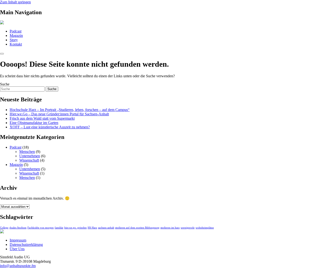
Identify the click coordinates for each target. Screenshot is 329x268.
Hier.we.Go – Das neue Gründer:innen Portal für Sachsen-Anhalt (59, 114)
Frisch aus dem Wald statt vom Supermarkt (42, 118)
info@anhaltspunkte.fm (18, 266)
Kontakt (16, 44)
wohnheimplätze (205, 227)
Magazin (16, 35)
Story (14, 40)
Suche (4, 84)
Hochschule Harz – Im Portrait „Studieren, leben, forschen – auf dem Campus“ (70, 110)
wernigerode (188, 227)
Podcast (15, 31)
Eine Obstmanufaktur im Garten (34, 123)
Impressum (18, 240)
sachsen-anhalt (106, 227)
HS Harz (92, 227)
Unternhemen (29, 169)
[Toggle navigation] (2, 53)
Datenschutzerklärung (26, 244)
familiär (59, 227)
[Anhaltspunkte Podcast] (2, 23)
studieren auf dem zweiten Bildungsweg (137, 227)
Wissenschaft (29, 160)
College (4, 227)
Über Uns (17, 249)
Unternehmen (29, 156)
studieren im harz (170, 227)
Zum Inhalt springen (15, 2)
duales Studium (17, 227)
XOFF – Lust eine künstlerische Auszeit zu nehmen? (50, 127)
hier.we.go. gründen (75, 227)
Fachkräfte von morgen (40, 227)
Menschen (27, 152)
